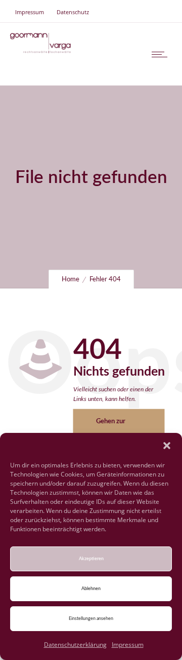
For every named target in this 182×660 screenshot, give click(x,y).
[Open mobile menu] (162, 54)
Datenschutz (73, 12)
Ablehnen (91, 588)
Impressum (128, 644)
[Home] (40, 50)
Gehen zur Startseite (110, 426)
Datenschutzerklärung (75, 644)
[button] (167, 446)
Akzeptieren (91, 559)
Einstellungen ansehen (91, 618)
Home (70, 279)
